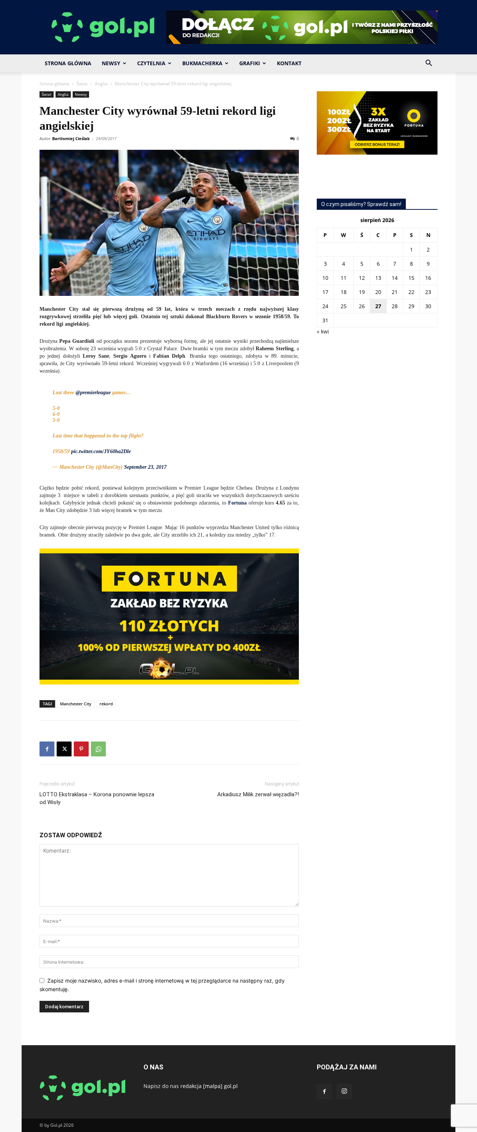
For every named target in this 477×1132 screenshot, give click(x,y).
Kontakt (289, 63)
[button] (428, 63)
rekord (106, 703)
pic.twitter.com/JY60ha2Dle (101, 451)
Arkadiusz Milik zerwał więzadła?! (258, 794)
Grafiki (249, 63)
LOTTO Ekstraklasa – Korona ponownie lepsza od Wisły (97, 798)
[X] (64, 749)
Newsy (111, 63)
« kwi (323, 331)
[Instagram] (344, 1091)
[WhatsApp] (98, 749)
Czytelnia (151, 63)
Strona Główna (68, 63)
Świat (82, 83)
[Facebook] (47, 749)
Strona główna (54, 83)
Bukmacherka (202, 63)
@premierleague (93, 392)
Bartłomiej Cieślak (71, 138)
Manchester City (75, 703)
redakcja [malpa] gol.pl (209, 1086)
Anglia (101, 83)
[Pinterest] (81, 749)
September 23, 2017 (145, 467)
